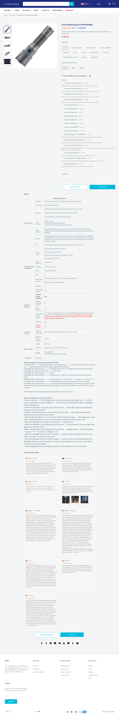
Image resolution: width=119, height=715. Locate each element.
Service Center (66, 660)
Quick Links (92, 660)
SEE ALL (72, 634)
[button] (7, 24)
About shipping (57, 10)
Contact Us (45, 10)
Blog (90, 678)
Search (36, 10)
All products (26, 10)
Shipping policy (65, 666)
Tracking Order (93, 675)
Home (17, 10)
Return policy (65, 669)
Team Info (36, 660)
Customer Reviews (38, 672)
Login (90, 669)
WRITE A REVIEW (47, 634)
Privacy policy (65, 675)
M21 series (12, 15)
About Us (35, 666)
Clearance (69, 10)
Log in (99, 4)
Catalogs (7, 10)
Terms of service (66, 672)
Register (91, 672)
